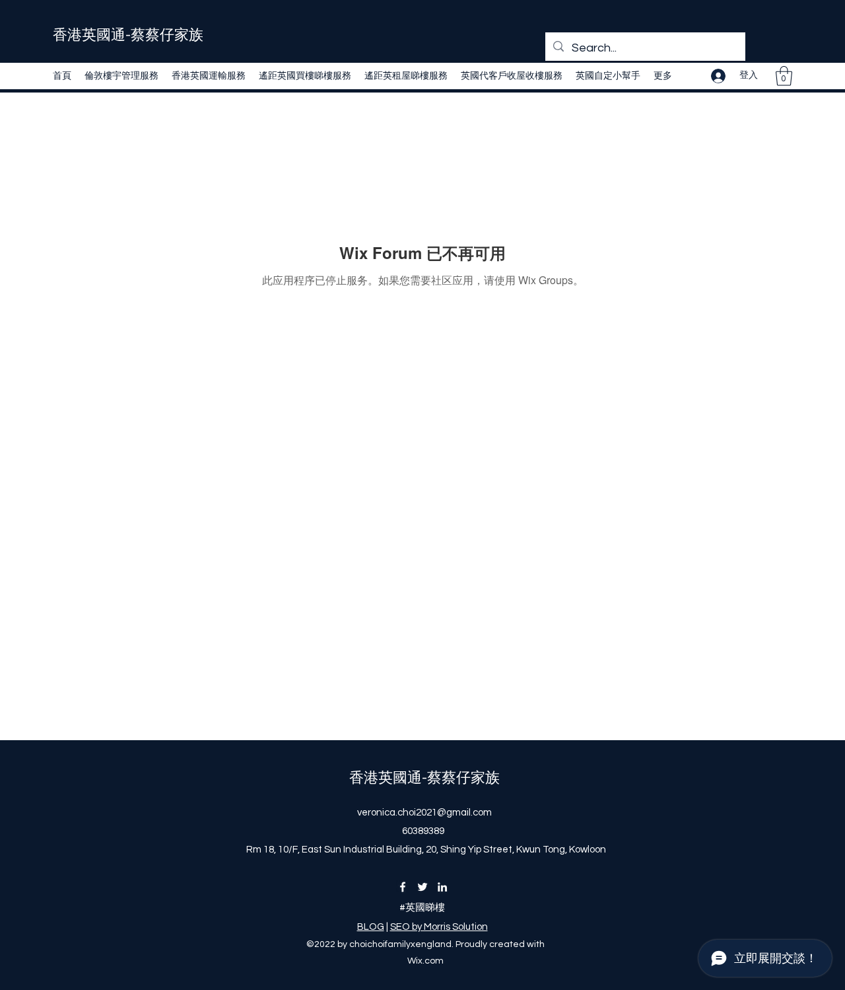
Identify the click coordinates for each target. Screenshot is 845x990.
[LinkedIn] (442, 887)
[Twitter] (422, 887)
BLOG (370, 927)
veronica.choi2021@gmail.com (424, 813)
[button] (784, 76)
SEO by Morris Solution (439, 927)
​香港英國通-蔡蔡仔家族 (128, 35)
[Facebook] (402, 887)
